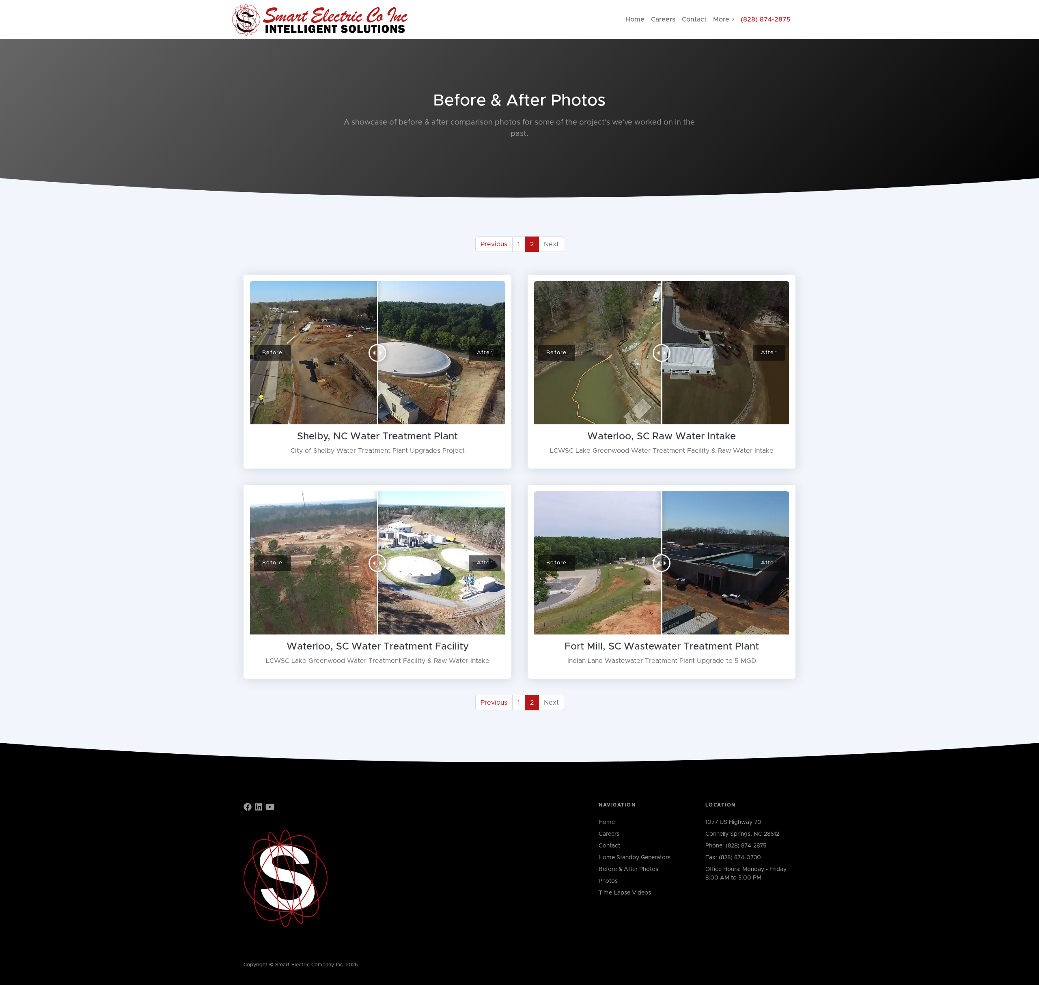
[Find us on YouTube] (270, 807)
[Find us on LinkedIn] (258, 807)
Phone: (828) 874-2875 (735, 846)
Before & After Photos (628, 869)
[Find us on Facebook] (248, 807)
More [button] (721, 19)
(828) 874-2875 (766, 19)
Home (635, 19)
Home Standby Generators (634, 857)
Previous (494, 244)
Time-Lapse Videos (625, 893)
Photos (608, 881)
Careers (663, 19)
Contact (694, 19)
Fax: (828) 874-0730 (733, 857)
